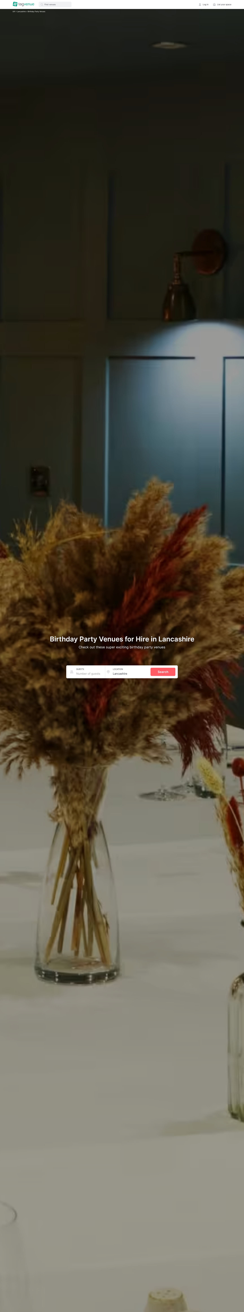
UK (14, 11)
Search (163, 672)
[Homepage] (23, 4)
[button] (55, 4)
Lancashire (21, 11)
